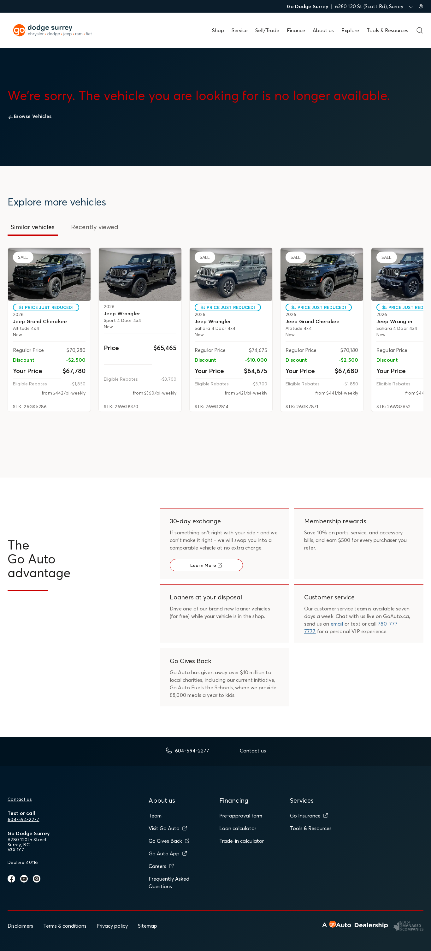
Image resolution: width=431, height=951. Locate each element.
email (337, 624)
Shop (218, 30)
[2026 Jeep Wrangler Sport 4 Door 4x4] (140, 274)
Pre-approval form (240, 815)
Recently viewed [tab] (94, 227)
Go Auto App (164, 853)
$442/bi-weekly (69, 393)
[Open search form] (419, 30)
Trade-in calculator (241, 841)
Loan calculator (237, 828)
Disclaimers (20, 926)
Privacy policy (112, 926)
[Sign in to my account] (420, 6)
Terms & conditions (64, 926)
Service (240, 30)
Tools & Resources (387, 30)
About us (323, 30)
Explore (350, 30)
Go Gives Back (165, 841)
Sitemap (147, 926)
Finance (296, 30)
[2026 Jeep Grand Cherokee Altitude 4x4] (49, 274)
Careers (157, 866)
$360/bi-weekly (160, 393)
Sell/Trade (267, 30)
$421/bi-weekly (251, 393)
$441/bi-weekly (342, 393)
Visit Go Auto (164, 828)
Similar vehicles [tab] (33, 227)
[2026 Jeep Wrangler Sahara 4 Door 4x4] (231, 274)
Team (155, 815)
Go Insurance (305, 815)
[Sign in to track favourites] (82, 255)
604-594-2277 (23, 819)
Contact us (20, 799)
